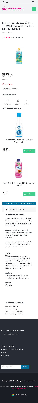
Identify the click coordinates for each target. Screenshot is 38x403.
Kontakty (6, 356)
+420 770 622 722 (12, 334)
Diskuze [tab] (21, 209)
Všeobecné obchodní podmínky (13, 349)
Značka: (13, 37)
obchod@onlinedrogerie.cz (15, 331)
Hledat (25, 366)
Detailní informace (8, 95)
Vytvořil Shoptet (21, 395)
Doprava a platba (8, 346)
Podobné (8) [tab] (13, 209)
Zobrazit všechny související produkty (19, 203)
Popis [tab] (6, 209)
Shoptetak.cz (21, 389)
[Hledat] (3, 2)
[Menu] (33, 2)
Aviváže (15, 306)
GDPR (5, 352)
